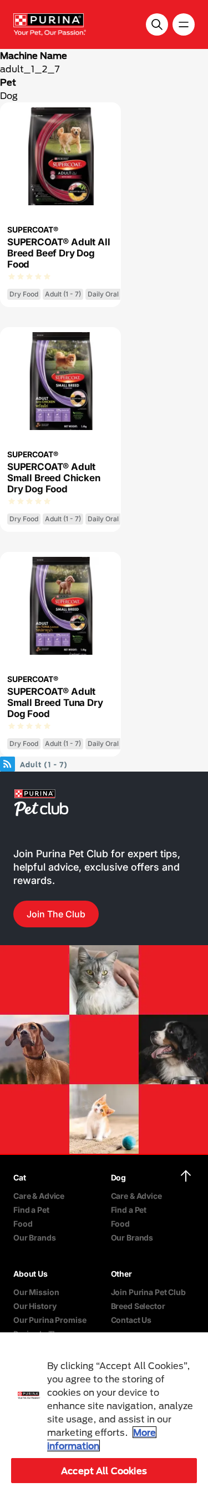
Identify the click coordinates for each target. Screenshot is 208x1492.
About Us (30, 1273)
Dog (9, 95)
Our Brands (34, 1237)
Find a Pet (31, 1209)
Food (22, 1223)
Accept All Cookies (104, 1470)
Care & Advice (38, 1195)
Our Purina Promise (49, 1320)
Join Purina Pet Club (148, 1292)
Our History (34, 1306)
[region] (104, 1412)
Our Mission (36, 1292)
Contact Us (131, 1320)
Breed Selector (138, 1306)
